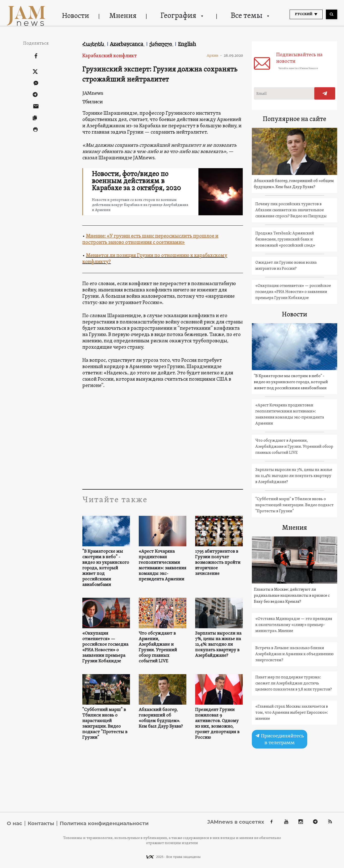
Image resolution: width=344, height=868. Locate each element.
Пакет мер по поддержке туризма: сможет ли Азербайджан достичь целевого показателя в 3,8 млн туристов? (293, 683)
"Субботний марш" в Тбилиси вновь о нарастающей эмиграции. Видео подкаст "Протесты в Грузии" (104, 723)
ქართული (161, 44)
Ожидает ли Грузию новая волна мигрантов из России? (286, 265)
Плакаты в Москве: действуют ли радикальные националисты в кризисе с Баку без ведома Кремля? (292, 595)
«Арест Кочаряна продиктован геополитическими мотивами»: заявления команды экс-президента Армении (162, 565)
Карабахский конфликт (109, 56)
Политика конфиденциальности (104, 823)
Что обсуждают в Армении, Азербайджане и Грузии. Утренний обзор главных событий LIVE (158, 647)
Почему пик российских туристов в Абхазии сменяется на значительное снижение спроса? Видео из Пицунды (291, 210)
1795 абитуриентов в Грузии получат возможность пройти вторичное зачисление (217, 563)
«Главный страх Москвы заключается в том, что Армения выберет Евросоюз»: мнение (291, 712)
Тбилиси (92, 102)
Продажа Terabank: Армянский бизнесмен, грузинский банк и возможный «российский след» (285, 239)
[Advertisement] (178, 438)
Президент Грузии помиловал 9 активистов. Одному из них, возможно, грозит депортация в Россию (217, 723)
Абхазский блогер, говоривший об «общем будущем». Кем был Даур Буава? (161, 718)
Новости (75, 16)
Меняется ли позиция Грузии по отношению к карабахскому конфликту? (154, 258)
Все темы (246, 16)
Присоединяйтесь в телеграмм (282, 739)
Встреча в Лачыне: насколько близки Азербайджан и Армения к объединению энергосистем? (294, 654)
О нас (14, 823)
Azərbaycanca (127, 44)
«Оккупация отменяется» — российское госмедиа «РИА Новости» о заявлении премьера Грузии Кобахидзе (105, 647)
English (187, 44)
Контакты (41, 823)
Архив (214, 55)
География (178, 16)
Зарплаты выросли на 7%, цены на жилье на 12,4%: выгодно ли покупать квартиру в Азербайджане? (218, 645)
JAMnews (92, 93)
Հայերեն (93, 44)
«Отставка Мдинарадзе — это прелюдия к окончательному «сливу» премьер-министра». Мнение (293, 625)
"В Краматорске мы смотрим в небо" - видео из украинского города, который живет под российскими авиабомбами (105, 568)
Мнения (122, 16)
